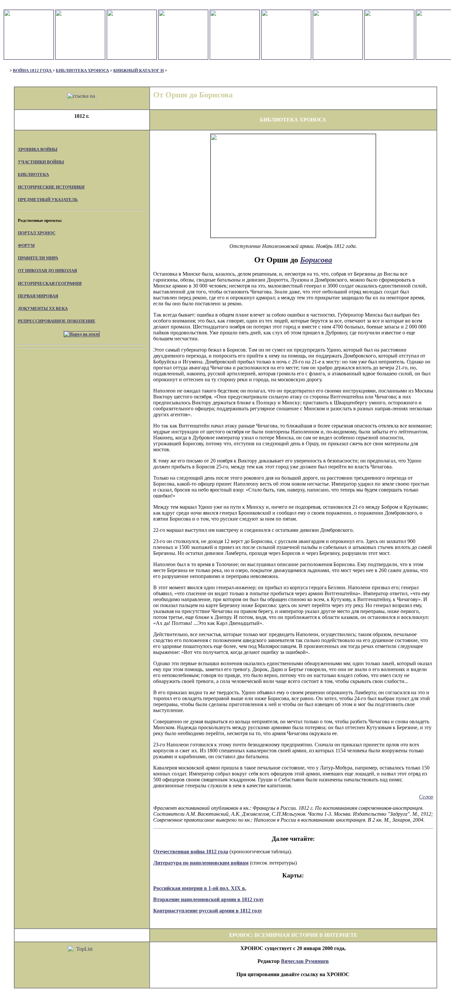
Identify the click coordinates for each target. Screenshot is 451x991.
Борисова (316, 260)
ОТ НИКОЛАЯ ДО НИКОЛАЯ (47, 270)
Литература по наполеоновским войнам (201, 863)
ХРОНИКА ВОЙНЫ (37, 149)
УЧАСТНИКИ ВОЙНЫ (41, 161)
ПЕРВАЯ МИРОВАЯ (38, 295)
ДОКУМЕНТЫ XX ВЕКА (43, 308)
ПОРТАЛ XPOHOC (36, 232)
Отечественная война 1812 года (190, 851)
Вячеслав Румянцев (305, 961)
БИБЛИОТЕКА (33, 174)
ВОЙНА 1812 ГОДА (32, 70)
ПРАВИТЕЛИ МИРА (38, 258)
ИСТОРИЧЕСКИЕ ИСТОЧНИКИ (51, 187)
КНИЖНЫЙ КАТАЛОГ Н (138, 70)
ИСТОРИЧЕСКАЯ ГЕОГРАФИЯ (50, 283)
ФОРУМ (26, 245)
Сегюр (426, 797)
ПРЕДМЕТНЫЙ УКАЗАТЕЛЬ (48, 199)
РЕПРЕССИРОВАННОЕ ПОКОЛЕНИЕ (56, 321)
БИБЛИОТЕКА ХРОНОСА (82, 70)
